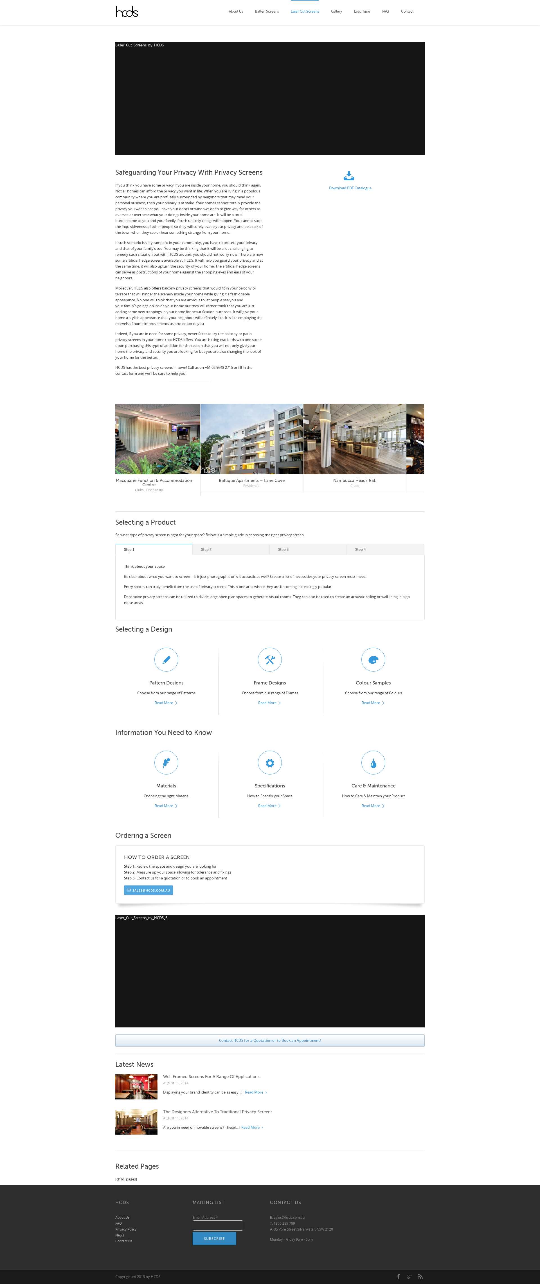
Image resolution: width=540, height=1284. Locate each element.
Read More (164, 699)
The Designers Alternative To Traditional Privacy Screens (218, 1107)
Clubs (157, 485)
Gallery (336, 12)
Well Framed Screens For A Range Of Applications (211, 1072)
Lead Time (362, 12)
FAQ (385, 12)
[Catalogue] (350, 176)
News (119, 1231)
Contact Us (123, 1236)
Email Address (205, 1213)
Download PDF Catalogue (350, 187)
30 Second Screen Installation (373, 480)
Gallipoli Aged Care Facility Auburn (270, 480)
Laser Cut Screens (305, 12)
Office (260, 485)
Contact (407, 12)
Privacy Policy (125, 1225)
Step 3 (283, 545)
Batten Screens (267, 12)
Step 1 (129, 545)
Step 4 (360, 545)
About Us (236, 12)
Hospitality (172, 485)
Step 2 (206, 545)
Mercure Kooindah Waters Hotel (167, 480)
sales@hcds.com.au (151, 886)
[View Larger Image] (167, 439)
